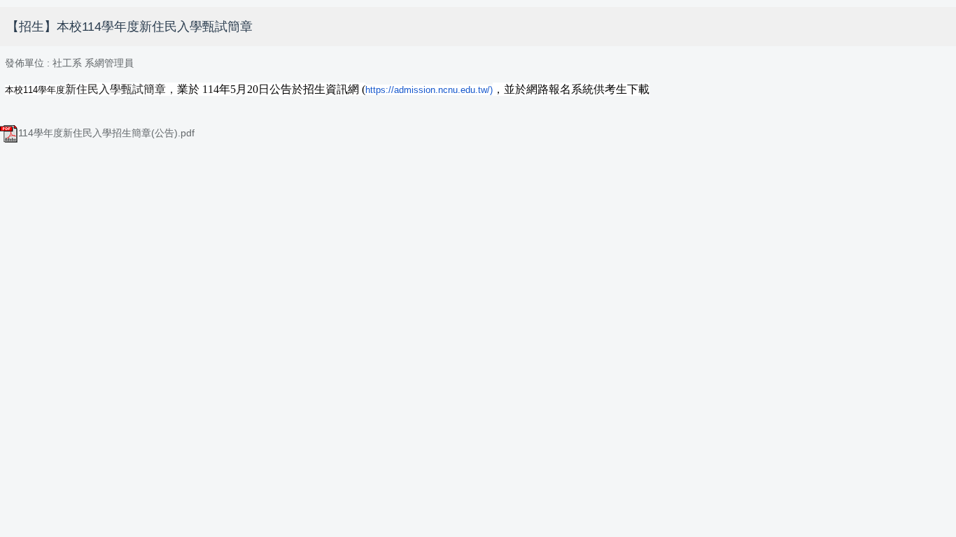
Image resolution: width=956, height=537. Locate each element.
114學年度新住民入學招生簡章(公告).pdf (106, 132)
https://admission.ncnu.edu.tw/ (427, 90)
